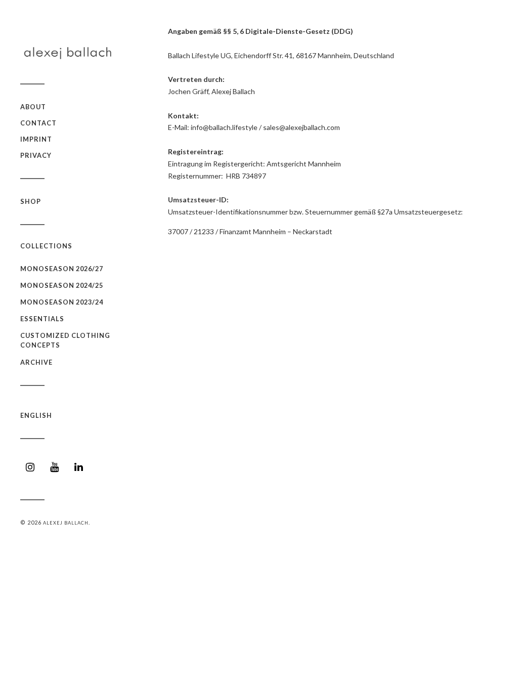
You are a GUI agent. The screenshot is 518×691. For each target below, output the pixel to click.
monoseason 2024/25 (61, 285)
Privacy (36, 155)
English (36, 415)
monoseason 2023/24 (61, 302)
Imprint (36, 139)
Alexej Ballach (66, 523)
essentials (42, 319)
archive (36, 362)
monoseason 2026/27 (61, 269)
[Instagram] (30, 467)
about (33, 107)
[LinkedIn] (79, 467)
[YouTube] (55, 467)
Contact (38, 123)
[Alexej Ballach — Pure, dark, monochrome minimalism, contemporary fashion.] (70, 53)
